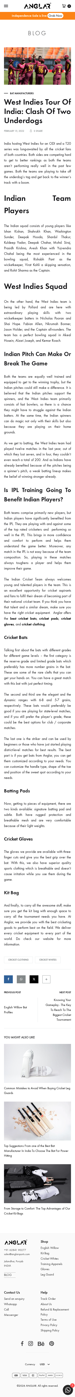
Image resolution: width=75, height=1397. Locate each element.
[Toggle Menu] (6, 6)
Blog (37, 33)
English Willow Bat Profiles (15, 1009)
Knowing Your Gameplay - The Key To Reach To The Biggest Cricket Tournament (58, 1010)
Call (6, 1309)
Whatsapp (10, 1304)
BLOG (10, 1275)
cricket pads (48, 618)
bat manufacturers (22, 93)
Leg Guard (47, 1274)
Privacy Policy (49, 1325)
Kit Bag (45, 1253)
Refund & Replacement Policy (55, 1312)
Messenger (11, 1315)
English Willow (50, 1248)
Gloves (45, 1269)
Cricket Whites (47, 959)
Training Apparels (51, 1264)
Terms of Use (49, 1319)
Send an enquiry (14, 1299)
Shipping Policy (50, 1330)
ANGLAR (11, 1242)
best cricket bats (23, 618)
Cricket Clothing (18, 959)
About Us (46, 1304)
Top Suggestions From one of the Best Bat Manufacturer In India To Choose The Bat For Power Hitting (36, 1151)
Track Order (48, 1299)
